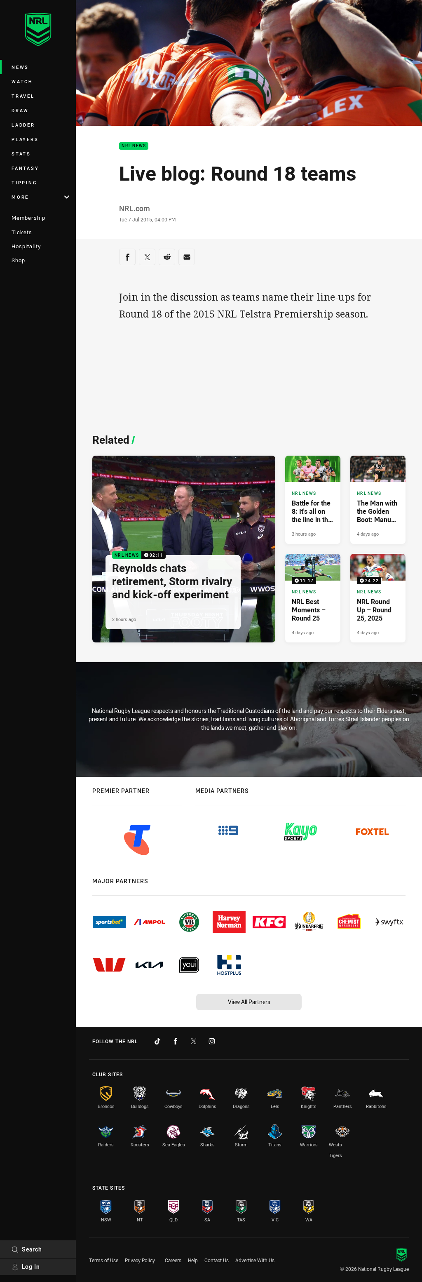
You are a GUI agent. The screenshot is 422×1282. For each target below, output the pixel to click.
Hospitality (26, 246)
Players (25, 139)
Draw (20, 110)
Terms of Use (103, 1260)
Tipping (24, 182)
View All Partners (249, 1002)
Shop (18, 260)
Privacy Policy (140, 1260)
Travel (23, 96)
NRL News (134, 146)
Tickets (22, 232)
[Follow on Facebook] (175, 1041)
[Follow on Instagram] (212, 1041)
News (20, 67)
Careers (173, 1260)
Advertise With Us (254, 1260)
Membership (28, 217)
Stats (21, 154)
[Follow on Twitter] (193, 1041)
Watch (22, 81)
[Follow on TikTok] (157, 1041)
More (20, 197)
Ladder (23, 125)
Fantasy (25, 168)
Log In (31, 1266)
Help (193, 1260)
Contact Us (216, 1260)
